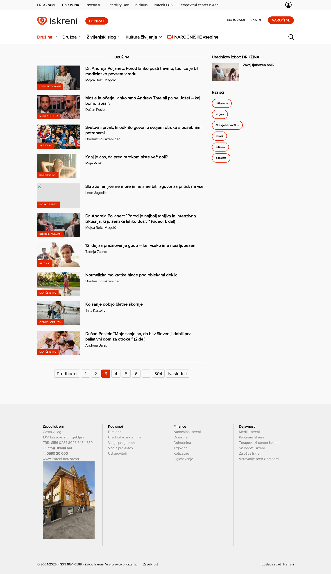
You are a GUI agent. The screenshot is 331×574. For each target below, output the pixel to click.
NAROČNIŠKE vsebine (196, 36)
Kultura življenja (141, 36)
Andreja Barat (96, 345)
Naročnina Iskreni (187, 432)
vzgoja (220, 114)
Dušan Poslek (96, 109)
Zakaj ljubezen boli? (258, 65)
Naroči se (281, 20)
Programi (236, 20)
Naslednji (177, 373)
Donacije (181, 437)
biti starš (221, 158)
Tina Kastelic (95, 310)
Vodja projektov (120, 448)
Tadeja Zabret (96, 252)
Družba (69, 36)
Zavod (256, 20)
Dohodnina (182, 442)
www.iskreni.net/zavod (61, 459)
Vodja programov (121, 442)
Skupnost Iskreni (252, 448)
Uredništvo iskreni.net (102, 139)
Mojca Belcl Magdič (100, 80)
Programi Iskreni (251, 437)
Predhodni (67, 373)
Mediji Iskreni (249, 432)
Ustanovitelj (117, 453)
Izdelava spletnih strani (277, 564)
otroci (219, 136)
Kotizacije (181, 453)
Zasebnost (150, 564)
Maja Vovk (93, 163)
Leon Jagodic (96, 193)
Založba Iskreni (251, 453)
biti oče (220, 147)
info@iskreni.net (59, 448)
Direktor (114, 432)
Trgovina (180, 448)
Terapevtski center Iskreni (259, 442)
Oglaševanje (183, 459)
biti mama (222, 103)
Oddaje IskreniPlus (227, 125)
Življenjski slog (101, 36)
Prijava (288, 5)
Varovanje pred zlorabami (259, 459)
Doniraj (96, 21)
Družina (44, 36)
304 (158, 373)
